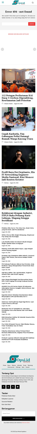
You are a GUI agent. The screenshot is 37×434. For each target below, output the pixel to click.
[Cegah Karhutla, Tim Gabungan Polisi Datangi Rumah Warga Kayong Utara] (18, 119)
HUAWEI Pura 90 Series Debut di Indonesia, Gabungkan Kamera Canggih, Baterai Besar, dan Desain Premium (18, 288)
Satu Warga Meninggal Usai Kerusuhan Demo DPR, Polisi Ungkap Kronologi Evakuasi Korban (17, 280)
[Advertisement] (18, 48)
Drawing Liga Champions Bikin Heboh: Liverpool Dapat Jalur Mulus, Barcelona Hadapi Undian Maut (18, 257)
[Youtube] (18, 387)
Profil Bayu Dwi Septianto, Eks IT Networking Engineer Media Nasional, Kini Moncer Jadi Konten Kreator (18, 176)
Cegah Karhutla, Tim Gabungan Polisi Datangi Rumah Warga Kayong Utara (17, 136)
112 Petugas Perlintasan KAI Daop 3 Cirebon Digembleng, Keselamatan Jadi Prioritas (17, 98)
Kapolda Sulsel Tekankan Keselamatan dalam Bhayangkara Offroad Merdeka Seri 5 (17, 295)
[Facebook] (4, 387)
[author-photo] (3, 104)
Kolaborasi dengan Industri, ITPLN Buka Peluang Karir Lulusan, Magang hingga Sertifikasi (17, 216)
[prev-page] (2, 49)
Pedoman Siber (26, 422)
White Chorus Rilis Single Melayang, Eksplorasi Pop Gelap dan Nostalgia (18, 235)
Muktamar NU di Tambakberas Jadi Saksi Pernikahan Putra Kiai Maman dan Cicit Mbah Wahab (17, 310)
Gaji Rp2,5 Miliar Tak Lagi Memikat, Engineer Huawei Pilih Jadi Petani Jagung (17, 273)
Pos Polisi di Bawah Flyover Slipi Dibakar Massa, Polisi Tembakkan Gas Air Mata (18, 325)
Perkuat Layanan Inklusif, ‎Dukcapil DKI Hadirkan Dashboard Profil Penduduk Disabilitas (18, 338)
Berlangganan (17, 418)
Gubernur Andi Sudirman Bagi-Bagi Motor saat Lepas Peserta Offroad (18, 302)
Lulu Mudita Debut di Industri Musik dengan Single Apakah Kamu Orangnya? (17, 242)
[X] (13, 387)
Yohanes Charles (8, 103)
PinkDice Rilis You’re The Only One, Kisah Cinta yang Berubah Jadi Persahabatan (18, 228)
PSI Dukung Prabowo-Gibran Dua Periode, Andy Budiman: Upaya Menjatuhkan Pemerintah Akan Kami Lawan (18, 265)
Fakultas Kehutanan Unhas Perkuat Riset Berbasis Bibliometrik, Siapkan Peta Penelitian (17, 331)
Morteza (6, 183)
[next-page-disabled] (34, 49)
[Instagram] (8, 387)
